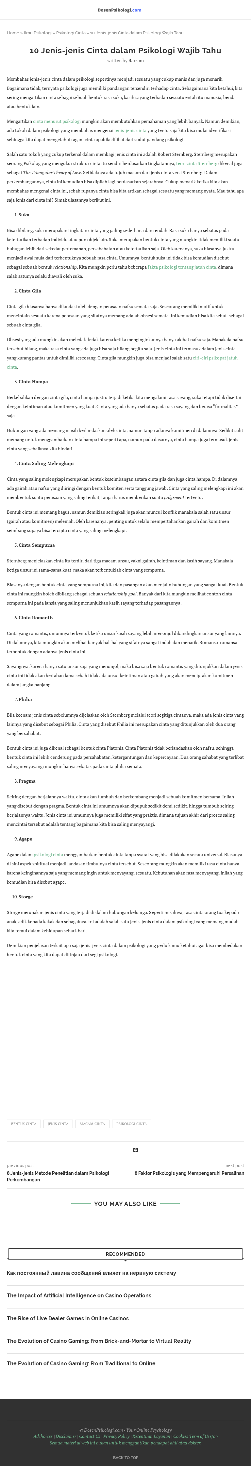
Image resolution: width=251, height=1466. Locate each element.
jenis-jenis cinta (130, 130)
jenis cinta (58, 1124)
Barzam (136, 60)
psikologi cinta (48, 854)
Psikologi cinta (131, 1124)
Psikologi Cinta (71, 32)
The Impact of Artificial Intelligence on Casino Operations (79, 1295)
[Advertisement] (125, 1036)
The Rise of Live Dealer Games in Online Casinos (68, 1318)
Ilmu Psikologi (38, 32)
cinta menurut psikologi (57, 121)
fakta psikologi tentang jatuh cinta (182, 267)
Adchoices (43, 1436)
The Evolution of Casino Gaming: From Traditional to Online (81, 1363)
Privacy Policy (116, 1436)
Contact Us (89, 1436)
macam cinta (92, 1124)
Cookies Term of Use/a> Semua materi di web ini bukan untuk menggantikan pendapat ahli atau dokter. (134, 1439)
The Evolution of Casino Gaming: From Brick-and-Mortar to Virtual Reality (99, 1341)
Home (13, 32)
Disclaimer (66, 1436)
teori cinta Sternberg (196, 163)
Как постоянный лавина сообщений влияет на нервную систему (91, 1273)
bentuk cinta (24, 1124)
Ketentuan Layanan (151, 1436)
